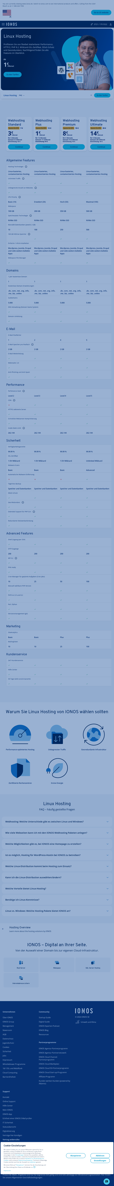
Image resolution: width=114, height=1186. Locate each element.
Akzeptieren (20, 1165)
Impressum (7, 1170)
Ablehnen (100, 1155)
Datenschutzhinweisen (25, 1160)
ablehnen (33, 1162)
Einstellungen (20, 1155)
